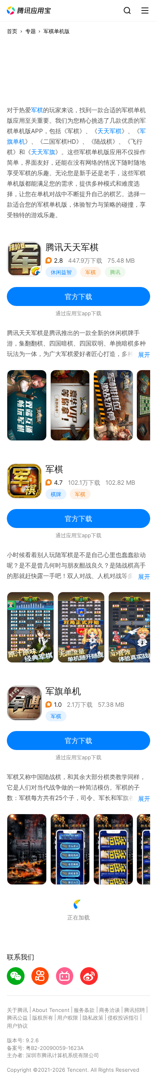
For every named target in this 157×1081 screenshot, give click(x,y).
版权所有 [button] (42, 1017)
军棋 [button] (90, 272)
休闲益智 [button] (61, 272)
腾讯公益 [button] (17, 1017)
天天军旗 (43, 152)
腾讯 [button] (115, 272)
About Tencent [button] (51, 1010)
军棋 (37, 110)
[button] (29, 10)
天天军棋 (109, 131)
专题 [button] (30, 31)
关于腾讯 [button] (17, 1010)
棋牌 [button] (56, 494)
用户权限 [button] (67, 1017)
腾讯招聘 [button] (134, 1010)
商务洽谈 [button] (109, 1010)
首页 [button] (12, 31)
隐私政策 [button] (93, 1017)
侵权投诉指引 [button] (123, 1017)
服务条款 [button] (84, 1010)
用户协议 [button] (17, 1025)
